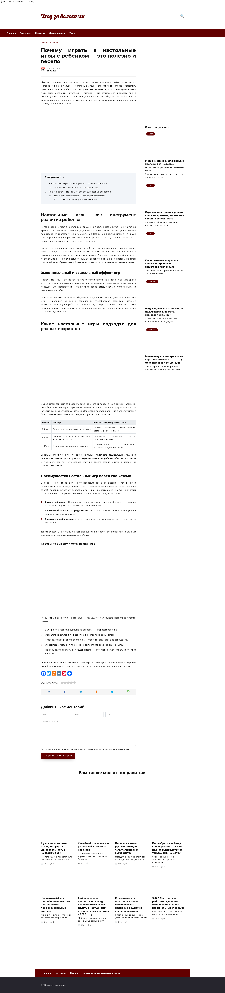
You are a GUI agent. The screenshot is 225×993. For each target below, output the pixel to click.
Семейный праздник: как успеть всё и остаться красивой (94, 846)
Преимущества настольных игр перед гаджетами (79, 196)
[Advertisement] (164, 80)
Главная (11, 33)
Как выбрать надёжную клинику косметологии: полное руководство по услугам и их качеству (167, 848)
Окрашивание (57, 33)
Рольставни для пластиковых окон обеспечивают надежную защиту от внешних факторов (128, 904)
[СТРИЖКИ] (164, 303)
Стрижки (40, 33)
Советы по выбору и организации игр (80, 199)
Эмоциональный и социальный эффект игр (76, 187)
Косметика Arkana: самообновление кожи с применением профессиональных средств (56, 904)
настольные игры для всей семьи (81, 308)
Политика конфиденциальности (101, 973)
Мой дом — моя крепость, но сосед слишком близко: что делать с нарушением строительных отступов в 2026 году (93, 906)
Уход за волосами (63, 16)
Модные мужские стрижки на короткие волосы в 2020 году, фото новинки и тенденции (164, 359)
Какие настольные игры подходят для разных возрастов (80, 192)
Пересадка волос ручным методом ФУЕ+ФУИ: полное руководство (127, 848)
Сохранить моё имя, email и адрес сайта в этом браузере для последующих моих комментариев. (87, 749)
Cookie (74, 973)
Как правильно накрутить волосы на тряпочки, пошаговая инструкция (161, 263)
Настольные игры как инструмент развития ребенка (78, 183)
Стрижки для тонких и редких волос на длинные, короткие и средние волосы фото (164, 215)
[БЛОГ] (164, 155)
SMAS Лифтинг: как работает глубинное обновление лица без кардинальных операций (168, 903)
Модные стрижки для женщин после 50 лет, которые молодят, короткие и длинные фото (164, 165)
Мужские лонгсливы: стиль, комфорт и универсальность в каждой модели (54, 848)
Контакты (60, 973)
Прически (25, 33)
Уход (72, 33)
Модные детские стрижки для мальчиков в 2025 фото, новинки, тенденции (164, 311)
